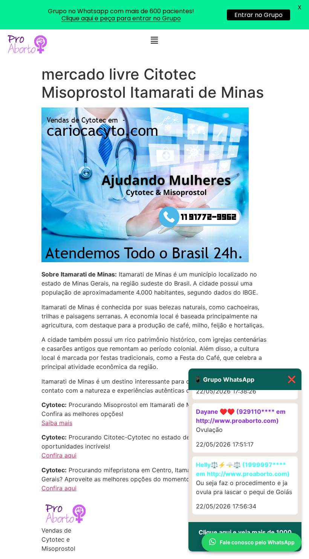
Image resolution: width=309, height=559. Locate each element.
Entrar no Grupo (258, 15)
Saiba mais (56, 423)
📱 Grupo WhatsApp (245, 379)
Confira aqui (58, 455)
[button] (154, 40)
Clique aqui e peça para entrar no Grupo (121, 18)
